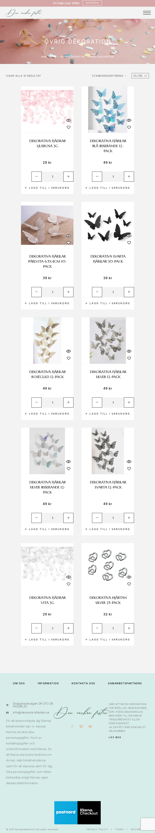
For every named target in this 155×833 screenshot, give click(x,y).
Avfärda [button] (92, 3)
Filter (138, 75)
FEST (54, 57)
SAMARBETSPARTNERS (125, 683)
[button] (47, 188)
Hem (43, 57)
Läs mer (115, 737)
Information (140, 829)
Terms (119, 829)
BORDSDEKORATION (73, 57)
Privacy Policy (97, 829)
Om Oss (19, 683)
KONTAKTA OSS (83, 683)
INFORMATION (48, 683)
